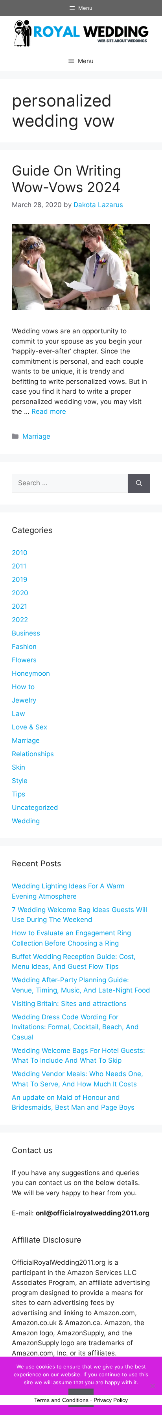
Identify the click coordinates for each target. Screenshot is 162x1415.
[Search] (139, 483)
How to (23, 687)
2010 (20, 553)
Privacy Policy (111, 1400)
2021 (19, 606)
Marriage (36, 436)
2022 (20, 620)
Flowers (24, 660)
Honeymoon (31, 673)
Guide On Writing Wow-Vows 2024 (66, 178)
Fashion (24, 646)
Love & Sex (29, 727)
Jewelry (24, 700)
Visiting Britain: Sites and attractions (69, 1004)
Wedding (26, 821)
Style (20, 781)
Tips (18, 794)
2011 (19, 566)
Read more (48, 411)
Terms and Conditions (61, 1400)
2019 (20, 579)
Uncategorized (35, 807)
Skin (18, 767)
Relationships (33, 754)
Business (26, 633)
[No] (152, 1386)
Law (18, 714)
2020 (20, 593)
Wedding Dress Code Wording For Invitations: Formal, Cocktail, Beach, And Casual (75, 1027)
